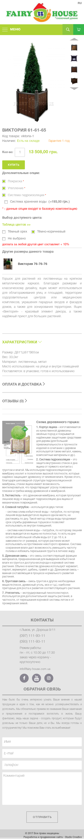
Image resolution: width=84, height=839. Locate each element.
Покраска (15, 181)
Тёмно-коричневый (51, 231)
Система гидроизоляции (26, 195)
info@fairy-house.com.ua (35, 669)
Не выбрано (17, 238)
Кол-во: (7, 152)
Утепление (16, 188)
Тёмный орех (17, 231)
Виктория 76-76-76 (32, 264)
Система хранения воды (39, 201)
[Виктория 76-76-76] (10, 264)
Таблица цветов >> (16, 224)
